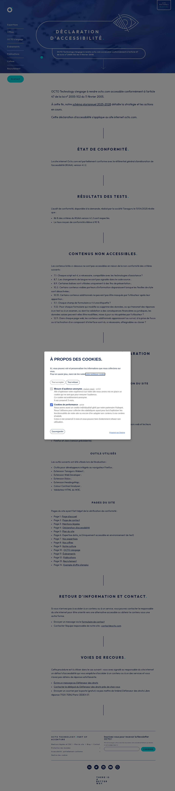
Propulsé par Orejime (117, 433)
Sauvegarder (57, 431)
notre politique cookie (95, 374)
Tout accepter (58, 382)
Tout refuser (73, 382)
